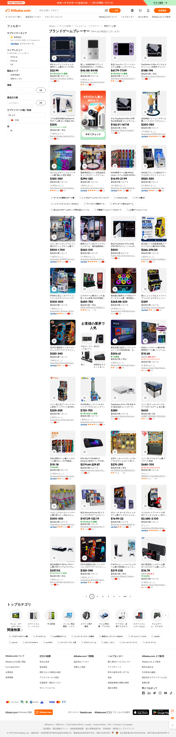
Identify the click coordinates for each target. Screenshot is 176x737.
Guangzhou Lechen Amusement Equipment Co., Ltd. (154, 307)
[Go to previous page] (86, 596)
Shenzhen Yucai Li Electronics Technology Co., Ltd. (154, 76)
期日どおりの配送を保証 (50, 672)
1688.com (60, 724)
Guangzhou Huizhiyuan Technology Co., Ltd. (154, 188)
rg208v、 (157, 636)
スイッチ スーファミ (130, 642)
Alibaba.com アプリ (103, 712)
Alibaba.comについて (15, 656)
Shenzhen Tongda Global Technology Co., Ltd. (123, 188)
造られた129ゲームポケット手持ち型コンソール (71, 210)
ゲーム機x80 (140, 198)
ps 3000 (49, 642)
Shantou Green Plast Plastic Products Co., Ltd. (154, 368)
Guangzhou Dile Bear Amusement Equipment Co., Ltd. (93, 259)
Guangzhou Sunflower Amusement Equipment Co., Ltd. (93, 188)
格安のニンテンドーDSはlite (112, 636)
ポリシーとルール (47, 688)
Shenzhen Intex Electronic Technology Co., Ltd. (123, 78)
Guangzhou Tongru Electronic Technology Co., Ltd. (62, 524)
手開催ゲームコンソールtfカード (109, 210)
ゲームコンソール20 (138, 636)
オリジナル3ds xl (31, 642)
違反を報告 (112, 688)
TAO (109, 724)
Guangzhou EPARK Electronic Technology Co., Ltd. (154, 134)
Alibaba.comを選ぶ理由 (16, 662)
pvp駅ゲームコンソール (138, 210)
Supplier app (86, 712)
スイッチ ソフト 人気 (68, 642)
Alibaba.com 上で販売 (151, 662)
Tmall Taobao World (74, 724)
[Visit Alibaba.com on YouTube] (165, 693)
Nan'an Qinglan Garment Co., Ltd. (62, 136)
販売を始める (147, 667)
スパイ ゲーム (150, 642)
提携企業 (146, 683)
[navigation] (26, 311)
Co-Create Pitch (13, 667)
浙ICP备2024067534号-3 (158, 733)
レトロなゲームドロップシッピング (95, 198)
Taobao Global (99, 724)
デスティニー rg (90, 642)
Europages (128, 724)
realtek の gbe (122, 198)
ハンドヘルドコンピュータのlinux (66, 204)
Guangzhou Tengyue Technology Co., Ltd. (62, 311)
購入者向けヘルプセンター (119, 662)
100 (124, 596)
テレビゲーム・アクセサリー (87, 26)
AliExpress (48, 724)
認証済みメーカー (81, 662)
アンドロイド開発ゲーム (95, 204)
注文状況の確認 (148, 672)
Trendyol (117, 724)
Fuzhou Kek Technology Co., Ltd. (123, 255)
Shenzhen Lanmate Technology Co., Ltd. (93, 82)
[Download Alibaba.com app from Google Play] (161, 712)
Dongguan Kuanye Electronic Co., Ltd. (62, 476)
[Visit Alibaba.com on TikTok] (171, 693)
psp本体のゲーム (59, 636)
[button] (106, 10)
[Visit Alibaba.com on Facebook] (143, 693)
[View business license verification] (113, 732)
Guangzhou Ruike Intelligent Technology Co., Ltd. (154, 259)
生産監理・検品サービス (50, 683)
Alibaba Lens (11, 712)
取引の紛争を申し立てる (118, 672)
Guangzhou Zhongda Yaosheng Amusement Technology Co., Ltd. (62, 363)
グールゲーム (41, 636)
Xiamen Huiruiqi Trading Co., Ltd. (93, 470)
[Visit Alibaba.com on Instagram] (160, 693)
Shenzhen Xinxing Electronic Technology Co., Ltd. (123, 416)
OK (40, 90)
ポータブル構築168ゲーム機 (63, 198)
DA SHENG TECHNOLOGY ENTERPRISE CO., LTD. (123, 470)
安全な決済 (44, 662)
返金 (110, 677)
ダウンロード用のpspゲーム (123, 204)
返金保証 (43, 667)
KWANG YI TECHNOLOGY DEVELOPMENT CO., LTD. (154, 476)
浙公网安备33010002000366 (133, 733)
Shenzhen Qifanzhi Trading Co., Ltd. (123, 130)
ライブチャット (114, 667)
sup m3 (14, 642)
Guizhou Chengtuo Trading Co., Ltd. (62, 78)
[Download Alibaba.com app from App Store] (141, 712)
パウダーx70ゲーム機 (20, 636)
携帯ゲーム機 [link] (110, 26)
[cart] (141, 11)
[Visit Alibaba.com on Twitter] (154, 693)
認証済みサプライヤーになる (154, 677)
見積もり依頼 (79, 667)
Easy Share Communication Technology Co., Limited (62, 188)
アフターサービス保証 (49, 677)
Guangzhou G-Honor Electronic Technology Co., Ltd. (93, 422)
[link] (172, 710)
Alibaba (52, 26)
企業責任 (9, 672)
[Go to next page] (130, 596)
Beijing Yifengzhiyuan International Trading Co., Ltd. (123, 365)
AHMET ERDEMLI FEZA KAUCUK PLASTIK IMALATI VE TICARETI (154, 416)
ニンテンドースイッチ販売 (84, 636)
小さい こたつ (109, 642)
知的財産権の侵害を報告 (118, 683)
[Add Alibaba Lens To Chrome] (44, 712)
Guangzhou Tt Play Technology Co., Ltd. (62, 420)
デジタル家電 (65, 26)
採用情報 (9, 677)
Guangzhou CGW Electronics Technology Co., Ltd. (123, 311)
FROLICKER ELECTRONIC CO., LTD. (93, 307)
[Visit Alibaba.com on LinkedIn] (149, 693)
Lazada (88, 724)
